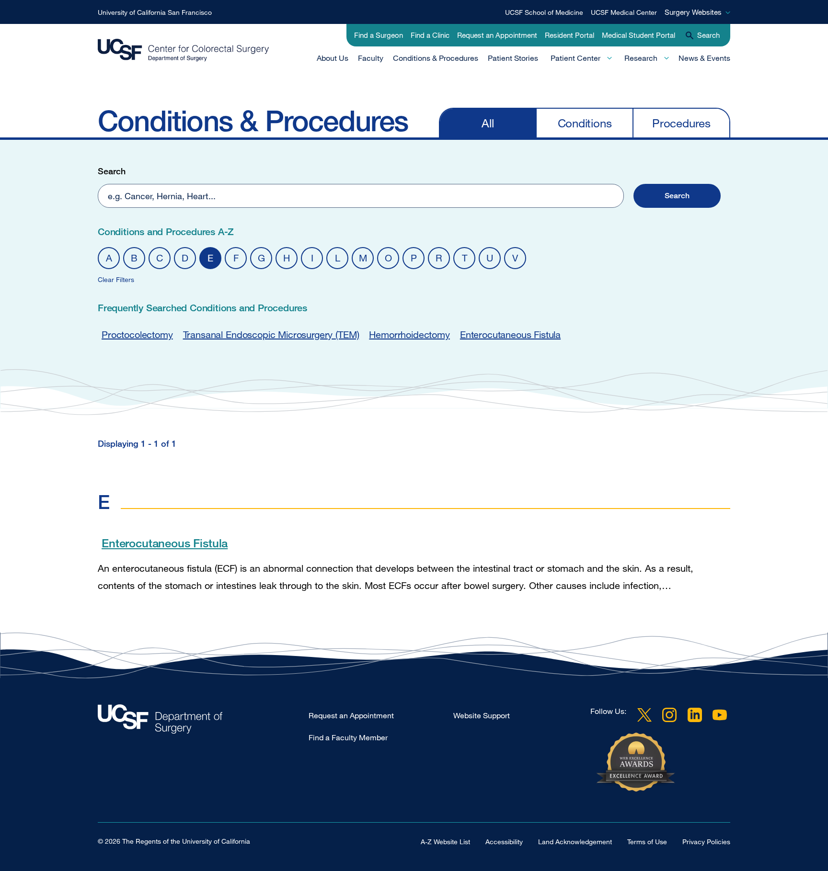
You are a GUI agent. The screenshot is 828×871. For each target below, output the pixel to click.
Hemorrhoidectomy (409, 334)
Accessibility (504, 841)
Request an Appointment (497, 35)
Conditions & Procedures (435, 58)
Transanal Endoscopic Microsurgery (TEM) (271, 334)
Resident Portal (569, 35)
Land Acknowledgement (575, 841)
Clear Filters (116, 279)
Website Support (481, 715)
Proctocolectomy (137, 334)
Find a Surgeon (378, 35)
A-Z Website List (445, 841)
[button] (677, 196)
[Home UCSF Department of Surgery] (203, 721)
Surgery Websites (693, 12)
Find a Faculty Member (348, 737)
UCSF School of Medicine (544, 12)
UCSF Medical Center (624, 12)
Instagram (669, 714)
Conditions (585, 123)
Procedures (681, 123)
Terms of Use (647, 841)
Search (112, 171)
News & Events (704, 58)
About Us (332, 58)
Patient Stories (513, 58)
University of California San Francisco (155, 12)
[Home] (183, 50)
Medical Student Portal (638, 35)
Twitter (644, 714)
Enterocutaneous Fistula (510, 334)
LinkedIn (694, 714)
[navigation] (584, 122)
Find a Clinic (430, 35)
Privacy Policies (706, 841)
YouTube (719, 714)
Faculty (370, 58)
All (488, 123)
